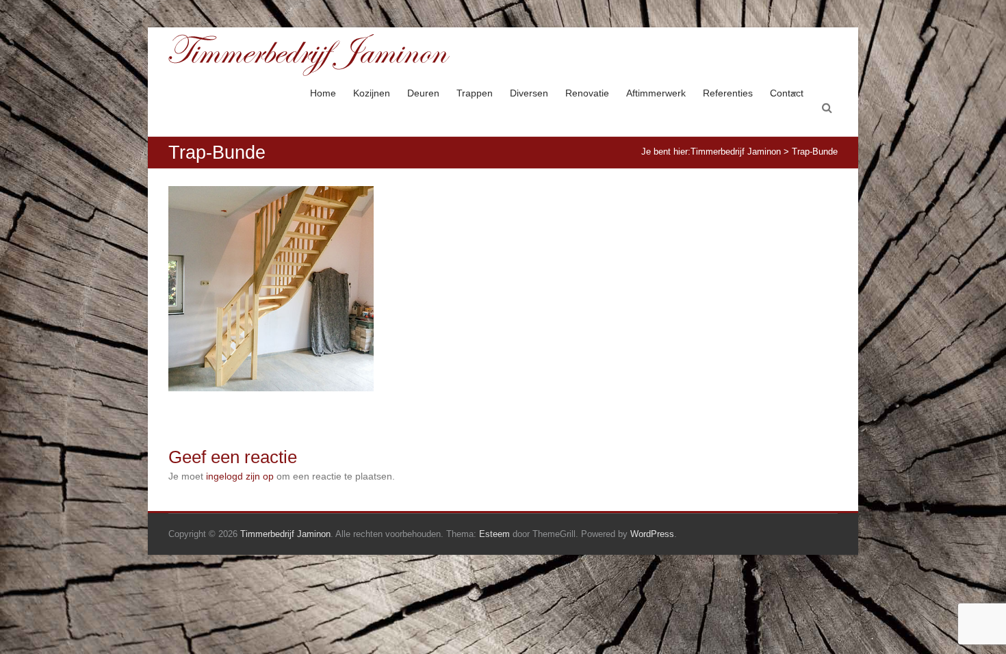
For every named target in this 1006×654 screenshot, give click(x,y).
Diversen (529, 93)
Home (323, 93)
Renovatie (587, 93)
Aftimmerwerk (656, 93)
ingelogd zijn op (240, 476)
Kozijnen (371, 93)
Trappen (474, 93)
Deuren (423, 93)
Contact (786, 93)
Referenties (728, 93)
